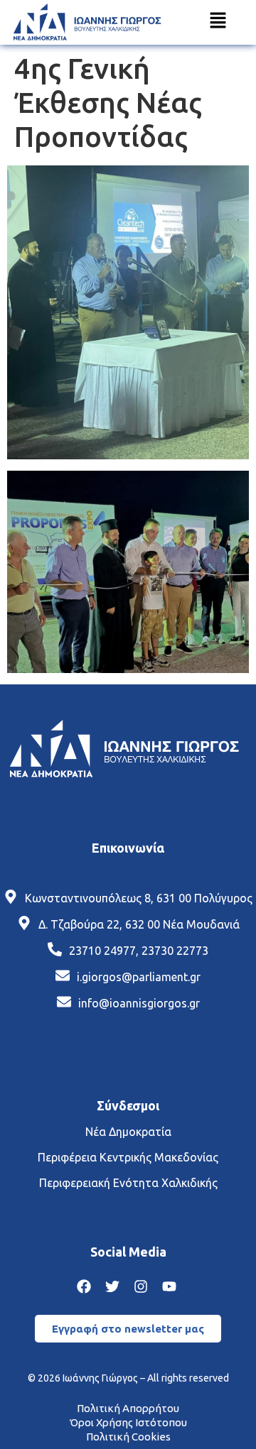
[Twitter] (112, 1286)
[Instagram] (141, 1286)
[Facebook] (84, 1286)
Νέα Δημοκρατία (128, 1131)
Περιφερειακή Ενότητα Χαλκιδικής (128, 1182)
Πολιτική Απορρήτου (128, 1408)
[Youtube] (169, 1286)
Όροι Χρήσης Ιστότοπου (128, 1422)
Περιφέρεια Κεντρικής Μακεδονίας (128, 1157)
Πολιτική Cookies (128, 1437)
